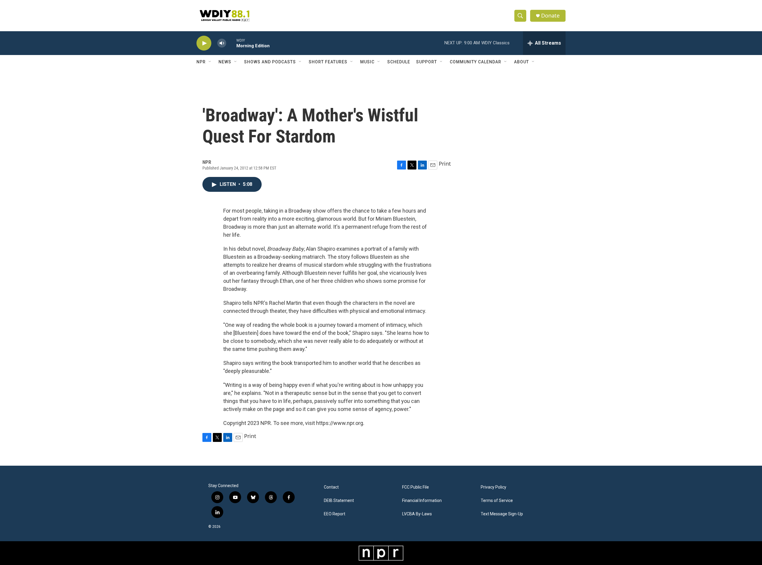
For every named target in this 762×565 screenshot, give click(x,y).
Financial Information (422, 500)
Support (426, 61)
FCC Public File (415, 487)
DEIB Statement (339, 500)
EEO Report (334, 514)
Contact (331, 487)
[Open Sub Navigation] (210, 61)
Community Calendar (475, 61)
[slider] (231, 43)
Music (367, 61)
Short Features (328, 61)
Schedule (398, 61)
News (224, 61)
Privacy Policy (493, 487)
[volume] (222, 43)
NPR (201, 61)
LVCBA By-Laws (417, 514)
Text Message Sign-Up (502, 514)
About (521, 61)
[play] (204, 43)
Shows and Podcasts (270, 61)
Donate (550, 15)
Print (445, 163)
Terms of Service (497, 500)
